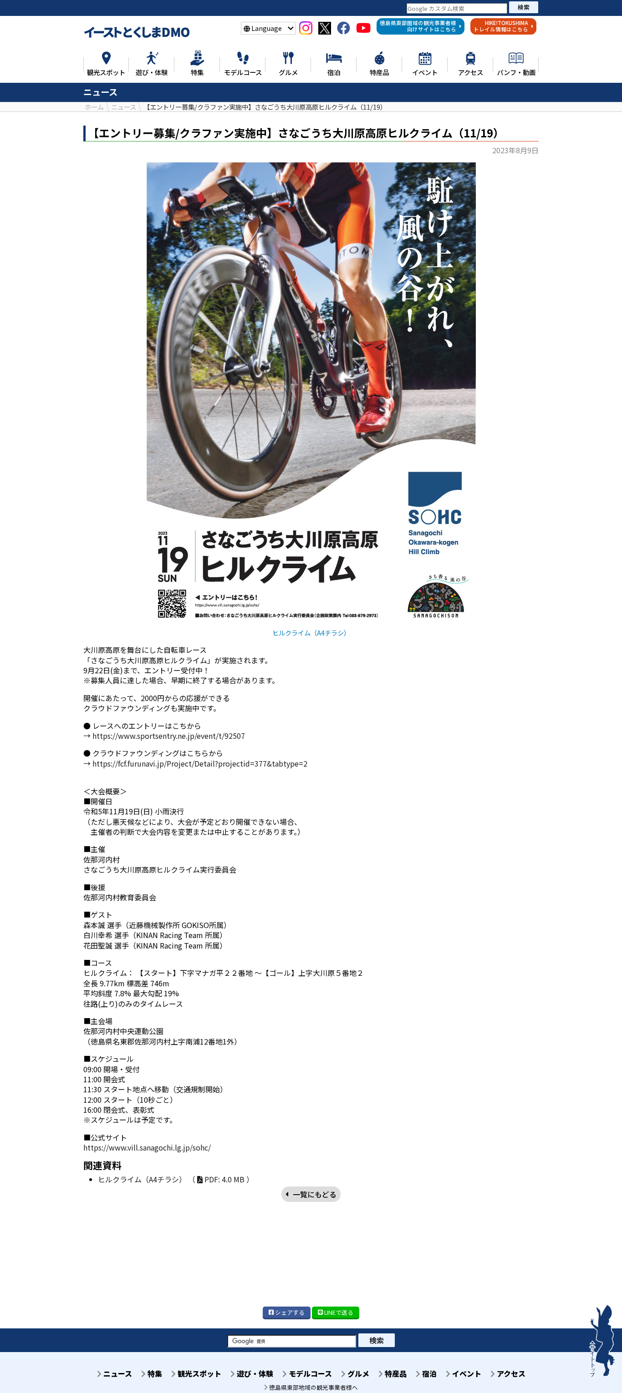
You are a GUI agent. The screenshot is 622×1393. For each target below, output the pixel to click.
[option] (311, 399)
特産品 (395, 1373)
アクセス (510, 1373)
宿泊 (428, 1373)
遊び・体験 (254, 1373)
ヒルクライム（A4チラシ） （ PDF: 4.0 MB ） (176, 1179)
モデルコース (309, 1373)
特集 (154, 1373)
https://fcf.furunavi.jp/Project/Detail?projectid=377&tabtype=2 (199, 763)
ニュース (117, 1373)
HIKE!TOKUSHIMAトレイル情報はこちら (501, 26)
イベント (465, 1373)
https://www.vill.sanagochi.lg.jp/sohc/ (147, 1147)
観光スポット (198, 1373)
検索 (524, 7)
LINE (338, 1312)
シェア (289, 1312)
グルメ (357, 1373)
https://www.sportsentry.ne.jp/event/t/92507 (168, 735)
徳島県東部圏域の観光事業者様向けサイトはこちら (418, 26)
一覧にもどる (314, 1194)
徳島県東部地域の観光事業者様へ (313, 1387)
